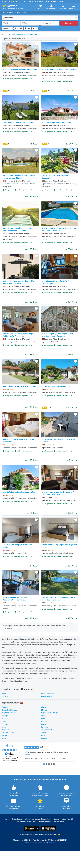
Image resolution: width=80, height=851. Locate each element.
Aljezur (4, 738)
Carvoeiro (44, 727)
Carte (28, 28)
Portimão (44, 724)
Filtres (19, 28)
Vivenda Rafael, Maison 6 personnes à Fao (19, 492)
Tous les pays (31, 822)
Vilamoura (5, 730)
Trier (35, 28)
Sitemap (41, 822)
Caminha (5, 696)
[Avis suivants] (76, 752)
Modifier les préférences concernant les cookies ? (40, 843)
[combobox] (40, 17)
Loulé (43, 736)
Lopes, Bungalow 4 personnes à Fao (56, 386)
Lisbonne (5, 724)
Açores (43, 716)
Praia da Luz (45, 738)
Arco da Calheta (47, 730)
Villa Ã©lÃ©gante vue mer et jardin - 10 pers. (20, 386)
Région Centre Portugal (49, 713)
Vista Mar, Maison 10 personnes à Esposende (59, 70)
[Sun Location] (10, 6)
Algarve (44, 707)
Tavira (4, 721)
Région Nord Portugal (9, 710)
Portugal (5, 707)
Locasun (48, 822)
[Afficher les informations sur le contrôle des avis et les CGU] (18, 757)
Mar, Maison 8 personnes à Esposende (56, 123)
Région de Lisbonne (9, 713)
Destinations (8, 28)
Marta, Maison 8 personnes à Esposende (18, 123)
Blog (72, 819)
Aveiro (43, 733)
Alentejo (5, 716)
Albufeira (5, 719)
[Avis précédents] (21, 752)
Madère (44, 710)
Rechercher (69, 23)
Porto (4, 693)
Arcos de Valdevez (48, 693)
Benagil (4, 736)
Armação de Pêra (8, 733)
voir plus (27, 754)
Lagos (4, 727)
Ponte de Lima (46, 696)
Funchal (44, 721)
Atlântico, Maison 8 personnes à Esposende (20, 70)
